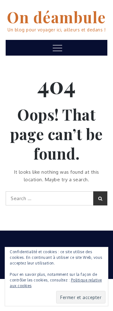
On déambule (56, 17)
